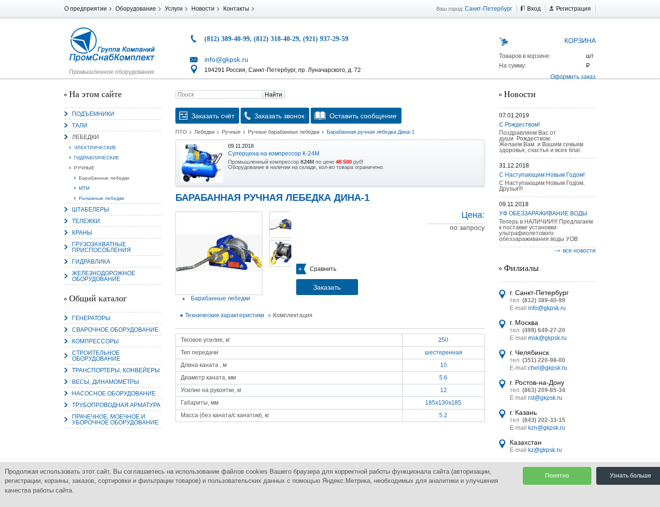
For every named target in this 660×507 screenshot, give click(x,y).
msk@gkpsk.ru (547, 338)
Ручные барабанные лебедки (283, 132)
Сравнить (323, 269)
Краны (82, 232)
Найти (273, 94)
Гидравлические (96, 157)
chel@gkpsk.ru (547, 368)
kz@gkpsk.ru (545, 450)
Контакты (236, 8)
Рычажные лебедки (101, 198)
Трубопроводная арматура (116, 405)
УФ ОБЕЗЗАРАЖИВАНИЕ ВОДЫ (543, 213)
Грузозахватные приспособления (101, 247)
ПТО (181, 132)
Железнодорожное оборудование (103, 276)
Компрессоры (95, 341)
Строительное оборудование (96, 356)
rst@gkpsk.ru (545, 397)
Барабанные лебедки (104, 178)
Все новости (579, 250)
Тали (79, 125)
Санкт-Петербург (488, 8)
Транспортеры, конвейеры (116, 370)
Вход (534, 8)
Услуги (174, 8)
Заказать (327, 287)
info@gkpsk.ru (226, 59)
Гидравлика (91, 261)
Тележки (86, 221)
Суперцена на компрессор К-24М (273, 153)
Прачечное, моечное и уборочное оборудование (115, 419)
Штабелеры (90, 209)
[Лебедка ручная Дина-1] (219, 253)
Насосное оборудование (114, 393)
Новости (203, 8)
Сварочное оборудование (115, 329)
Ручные (84, 167)
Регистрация (573, 8)
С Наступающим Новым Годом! (542, 174)
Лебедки (85, 137)
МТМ (84, 188)
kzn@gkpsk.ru (546, 427)
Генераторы (91, 318)
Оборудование (135, 8)
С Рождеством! (519, 124)
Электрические (95, 147)
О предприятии (85, 8)
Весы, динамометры (105, 382)
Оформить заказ (573, 76)
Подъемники (93, 114)
